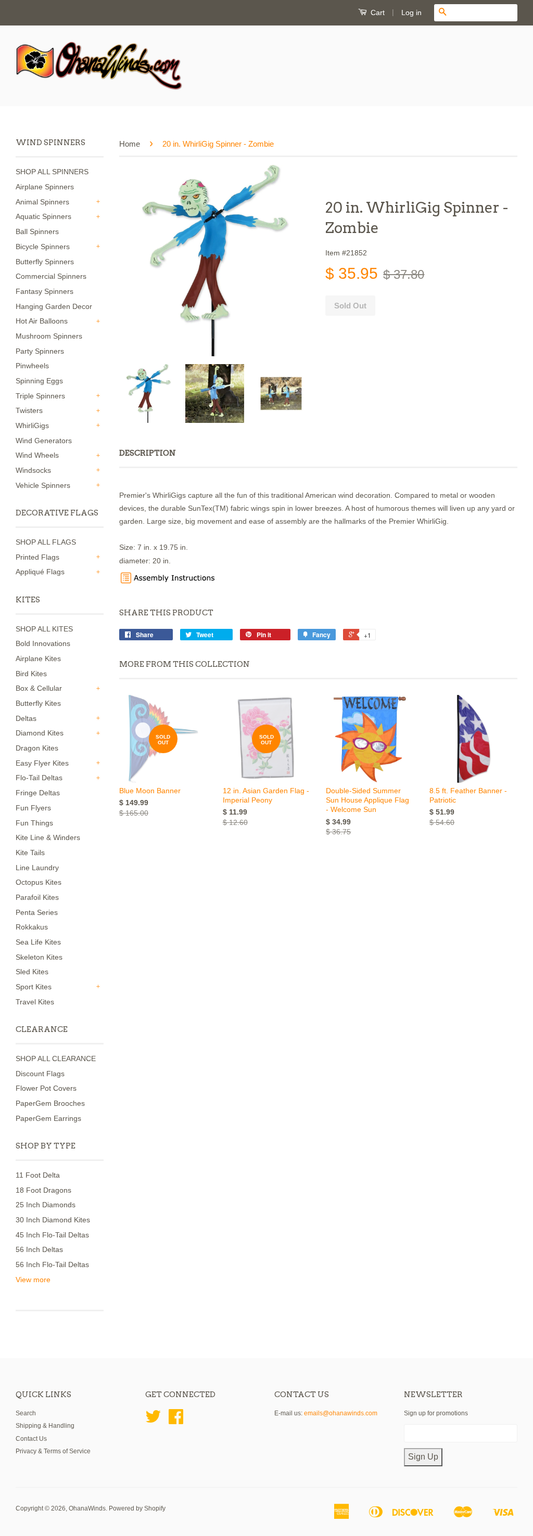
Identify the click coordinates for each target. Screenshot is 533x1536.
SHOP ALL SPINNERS (52, 171)
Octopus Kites (38, 882)
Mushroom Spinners (49, 336)
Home (129, 143)
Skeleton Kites (39, 957)
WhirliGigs (32, 425)
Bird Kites (31, 673)
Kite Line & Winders (48, 837)
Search (26, 1413)
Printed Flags (37, 557)
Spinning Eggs (39, 381)
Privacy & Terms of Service (53, 1451)
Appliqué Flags (40, 571)
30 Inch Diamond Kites (53, 1220)
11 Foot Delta (38, 1175)
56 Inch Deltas (39, 1249)
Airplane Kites (38, 658)
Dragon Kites (37, 748)
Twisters (29, 410)
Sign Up (423, 1456)
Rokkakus (32, 927)
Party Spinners (40, 351)
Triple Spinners (40, 396)
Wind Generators (44, 440)
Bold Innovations (43, 643)
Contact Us (31, 1438)
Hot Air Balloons (42, 321)
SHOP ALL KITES (44, 629)
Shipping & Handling (45, 1425)
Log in (411, 12)
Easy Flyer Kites (42, 763)
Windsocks (33, 470)
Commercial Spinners (51, 276)
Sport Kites (34, 987)
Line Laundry (37, 867)
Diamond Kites (40, 733)
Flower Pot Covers (46, 1088)
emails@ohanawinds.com (340, 1413)
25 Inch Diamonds (45, 1205)
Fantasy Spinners (44, 291)
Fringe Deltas (38, 793)
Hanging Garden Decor (54, 306)
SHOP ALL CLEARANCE (56, 1058)
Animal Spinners (42, 202)
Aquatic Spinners (43, 216)
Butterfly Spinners (45, 261)
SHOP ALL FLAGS (46, 542)
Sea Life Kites (38, 942)
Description (147, 453)
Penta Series (37, 912)
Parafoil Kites (37, 897)
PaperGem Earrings (48, 1118)
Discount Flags (40, 1073)
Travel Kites (35, 1002)
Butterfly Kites (38, 703)
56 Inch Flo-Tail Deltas (52, 1264)
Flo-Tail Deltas (39, 777)
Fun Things (34, 823)
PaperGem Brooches (50, 1103)
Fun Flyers (33, 808)
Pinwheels (32, 366)
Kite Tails (30, 852)
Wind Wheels (37, 455)
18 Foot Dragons (43, 1190)
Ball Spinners (37, 231)
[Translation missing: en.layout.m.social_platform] (153, 1420)
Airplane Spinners (45, 187)
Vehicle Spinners (43, 485)
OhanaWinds (87, 1508)
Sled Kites (32, 971)
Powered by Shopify (137, 1508)
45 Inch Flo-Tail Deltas (52, 1235)
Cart (377, 12)
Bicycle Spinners (43, 246)
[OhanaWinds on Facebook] (176, 1420)
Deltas (26, 718)
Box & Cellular (39, 688)
